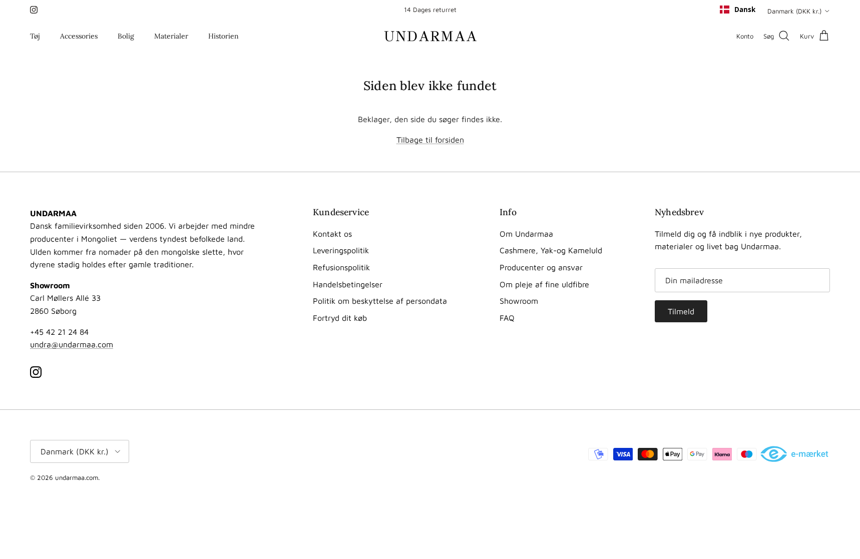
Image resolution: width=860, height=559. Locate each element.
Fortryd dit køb (340, 317)
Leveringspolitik (341, 250)
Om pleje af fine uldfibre (544, 284)
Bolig (126, 36)
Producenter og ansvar (541, 267)
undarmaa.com (76, 477)
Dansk (744, 9)
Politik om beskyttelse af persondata (380, 300)
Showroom (519, 300)
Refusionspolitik (341, 267)
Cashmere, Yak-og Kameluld (551, 250)
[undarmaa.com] (430, 36)
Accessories (79, 36)
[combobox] (737, 9)
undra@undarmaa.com (71, 344)
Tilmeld (681, 311)
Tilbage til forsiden (430, 139)
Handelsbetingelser (347, 284)
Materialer (171, 36)
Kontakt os (332, 233)
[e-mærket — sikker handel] (795, 455)
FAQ (507, 317)
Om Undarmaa (526, 233)
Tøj (35, 36)
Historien (223, 36)
